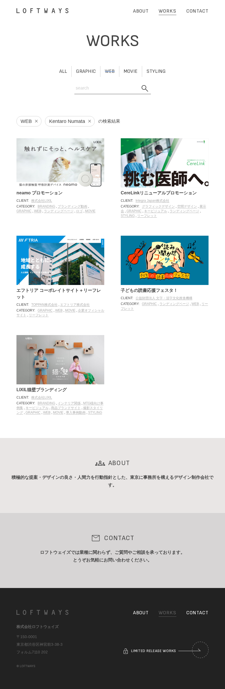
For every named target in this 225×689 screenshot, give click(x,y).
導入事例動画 (76, 412)
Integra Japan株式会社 (152, 201)
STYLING (128, 216)
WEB (37, 211)
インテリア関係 (69, 403)
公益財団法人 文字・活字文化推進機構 (164, 298)
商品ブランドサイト (66, 408)
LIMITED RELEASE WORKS (153, 650)
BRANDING (46, 206)
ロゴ (79, 211)
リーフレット (147, 216)
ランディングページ (59, 211)
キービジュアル (155, 211)
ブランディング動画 (72, 206)
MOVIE (90, 211)
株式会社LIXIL (41, 201)
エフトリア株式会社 (75, 305)
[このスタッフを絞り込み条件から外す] (88, 121)
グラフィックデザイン (158, 206)
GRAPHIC (24, 211)
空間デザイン (187, 206)
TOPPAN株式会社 (44, 305)
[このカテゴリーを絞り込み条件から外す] (34, 121)
